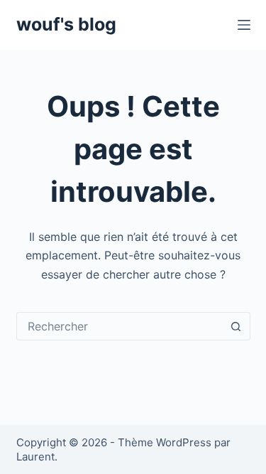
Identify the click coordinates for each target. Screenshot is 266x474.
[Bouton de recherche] (236, 326)
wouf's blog (66, 24)
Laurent (35, 456)
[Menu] (244, 24)
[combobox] (120, 326)
